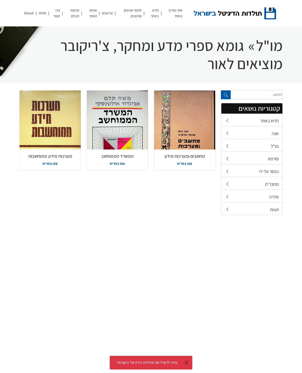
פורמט (273, 159)
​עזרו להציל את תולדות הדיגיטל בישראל (147, 362)
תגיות (274, 210)
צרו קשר (57, 13)
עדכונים (107, 13)
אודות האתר (93, 13)
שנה (275, 133)
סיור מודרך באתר (175, 13)
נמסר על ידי (269, 171)
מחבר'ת (272, 184)
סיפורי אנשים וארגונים (133, 13)
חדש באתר (155, 13)
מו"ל (275, 146)
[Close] (186, 362)
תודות (42, 13)
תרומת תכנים (74, 13)
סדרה (274, 197)
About (29, 13)
